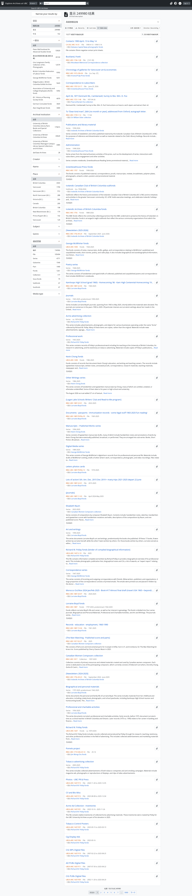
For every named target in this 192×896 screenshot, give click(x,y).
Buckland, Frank (73, 56)
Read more (70, 138)
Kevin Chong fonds (74, 356)
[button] (171, 3)
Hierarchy (81, 28)
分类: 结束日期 (135, 28)
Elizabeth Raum (73, 506)
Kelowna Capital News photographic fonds (87, 47)
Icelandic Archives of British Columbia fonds (87, 130)
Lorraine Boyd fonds (78, 288)
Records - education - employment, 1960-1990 (87, 624)
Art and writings (73, 529)
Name (35, 166)
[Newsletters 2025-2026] (77, 230)
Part (46, 267)
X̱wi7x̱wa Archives (46, 153)
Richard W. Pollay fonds (80, 322)
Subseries (46, 263)
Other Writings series (75, 378)
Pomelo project (73, 748)
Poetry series (72, 264)
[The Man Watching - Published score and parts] (88, 638)
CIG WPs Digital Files (75, 850)
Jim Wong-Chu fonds (78, 754)
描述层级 (37, 241)
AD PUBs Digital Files (75, 863)
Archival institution (41, 114)
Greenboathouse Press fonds (82, 89)
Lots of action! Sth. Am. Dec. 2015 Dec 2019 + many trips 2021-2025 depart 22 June (103, 479)
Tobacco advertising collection (80, 761)
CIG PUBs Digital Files (76, 876)
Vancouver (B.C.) (46, 191)
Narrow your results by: (46, 14)
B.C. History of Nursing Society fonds (46, 98)
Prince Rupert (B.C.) (46, 216)
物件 (46, 250)
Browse (32, 3)
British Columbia (46, 183)
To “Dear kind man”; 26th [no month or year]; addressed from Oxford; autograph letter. (106, 111)
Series (46, 259)
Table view (103, 28)
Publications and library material (81, 124)
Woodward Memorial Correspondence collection (89, 62)
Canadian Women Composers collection (86, 512)
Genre (36, 234)
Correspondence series (76, 570)
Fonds (46, 271)
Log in (186, 3)
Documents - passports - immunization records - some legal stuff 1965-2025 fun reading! (106, 413)
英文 (46, 30)
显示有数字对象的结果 (151, 34)
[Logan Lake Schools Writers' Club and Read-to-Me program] (93, 399)
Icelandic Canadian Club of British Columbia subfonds (91, 185)
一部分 (36, 40)
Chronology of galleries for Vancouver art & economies (91, 70)
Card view (92, 28)
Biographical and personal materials (82, 687)
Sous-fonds (46, 279)
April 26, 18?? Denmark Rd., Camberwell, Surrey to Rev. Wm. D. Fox (96, 96)
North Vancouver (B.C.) (46, 195)
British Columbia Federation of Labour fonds (46, 72)
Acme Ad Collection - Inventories (81, 806)
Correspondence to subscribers (80, 83)
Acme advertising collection (78, 316)
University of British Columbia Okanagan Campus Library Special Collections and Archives (46, 145)
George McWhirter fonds (46, 78)
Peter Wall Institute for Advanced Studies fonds (46, 50)
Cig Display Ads (73, 837)
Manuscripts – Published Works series (83, 426)
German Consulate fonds (46, 104)
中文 (46, 34)
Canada (46, 204)
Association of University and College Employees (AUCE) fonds (46, 90)
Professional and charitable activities (83, 707)
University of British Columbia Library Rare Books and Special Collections (46, 127)
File (46, 254)
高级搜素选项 (72, 22)
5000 (126, 892)
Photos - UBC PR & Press (77, 779)
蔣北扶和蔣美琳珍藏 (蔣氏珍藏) (46, 57)
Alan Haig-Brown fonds (46, 108)
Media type (38, 293)
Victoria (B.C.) (46, 199)
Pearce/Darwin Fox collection (82, 102)
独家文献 (46, 26)
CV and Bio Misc (73, 792)
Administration (73, 145)
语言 (35, 20)
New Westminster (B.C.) (46, 212)
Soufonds (46, 287)
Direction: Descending (151, 28)
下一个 (133, 892)
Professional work (74, 336)
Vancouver (46, 187)
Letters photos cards (75, 466)
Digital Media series (75, 446)
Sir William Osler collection (81, 117)
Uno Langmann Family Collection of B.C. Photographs (46, 64)
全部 (34, 45)
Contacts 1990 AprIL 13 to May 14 (81, 41)
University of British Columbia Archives (46, 136)
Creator (36, 159)
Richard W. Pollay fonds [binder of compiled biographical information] (98, 550)
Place (35, 174)
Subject (36, 226)
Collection (46, 275)
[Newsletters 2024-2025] (77, 673)
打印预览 (70, 28)
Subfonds (46, 283)
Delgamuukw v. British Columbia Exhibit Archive (46, 83)
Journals (69, 295)
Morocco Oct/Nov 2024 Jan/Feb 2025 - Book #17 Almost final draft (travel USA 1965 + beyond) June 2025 (110, 590)
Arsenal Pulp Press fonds (80, 76)
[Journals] (70, 493)
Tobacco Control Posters (77, 824)
